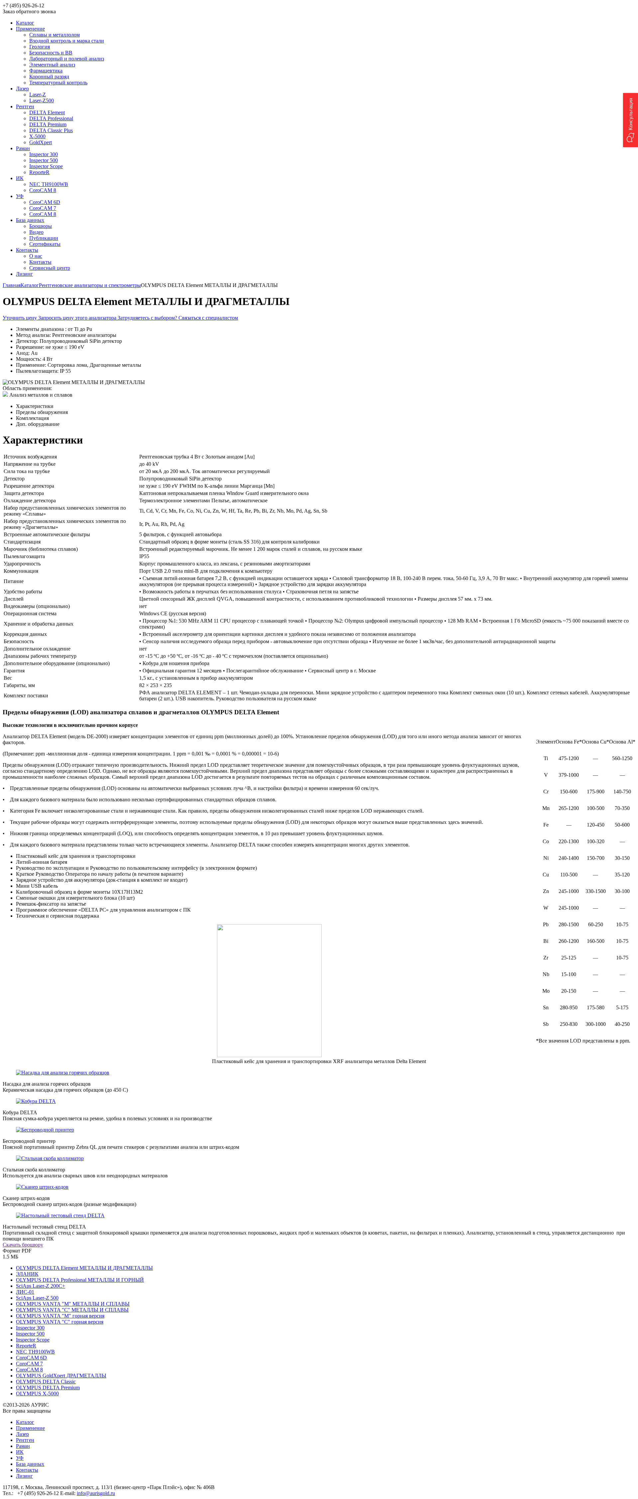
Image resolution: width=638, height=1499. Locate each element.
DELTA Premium (47, 124)
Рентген (25, 1440)
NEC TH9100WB (48, 184)
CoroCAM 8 (42, 190)
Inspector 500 (43, 160)
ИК (20, 1452)
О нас (35, 256)
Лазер (22, 1434)
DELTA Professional (51, 118)
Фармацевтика (45, 70)
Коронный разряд (49, 76)
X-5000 (37, 136)
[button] (630, 120)
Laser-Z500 (41, 100)
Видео (36, 232)
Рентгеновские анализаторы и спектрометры (90, 285)
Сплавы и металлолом (54, 35)
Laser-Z (37, 94)
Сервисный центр (49, 268)
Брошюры (40, 226)
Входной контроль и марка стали (66, 41)
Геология (39, 47)
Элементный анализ (52, 64)
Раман (23, 1446)
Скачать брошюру (23, 1245)
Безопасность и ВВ (50, 52)
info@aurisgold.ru (96, 1493)
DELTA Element (47, 112)
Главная (12, 285)
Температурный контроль (58, 82)
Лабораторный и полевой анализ (66, 58)
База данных (30, 1464)
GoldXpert (40, 142)
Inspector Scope (46, 166)
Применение (30, 1428)
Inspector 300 (43, 154)
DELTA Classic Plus (51, 130)
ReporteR (39, 172)
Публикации (43, 238)
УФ (20, 1458)
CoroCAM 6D (44, 202)
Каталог (30, 285)
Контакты (40, 262)
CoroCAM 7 (42, 208)
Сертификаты (44, 244)
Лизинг (24, 1476)
